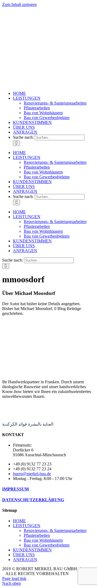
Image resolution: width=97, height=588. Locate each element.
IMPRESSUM (15, 489)
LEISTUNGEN (26, 525)
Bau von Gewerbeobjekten (47, 545)
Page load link (14, 578)
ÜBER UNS (24, 554)
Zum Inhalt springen (19, 4)
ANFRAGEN (25, 559)
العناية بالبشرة (40, 424)
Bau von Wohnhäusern (43, 540)
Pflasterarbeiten (37, 535)
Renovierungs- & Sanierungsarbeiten (55, 530)
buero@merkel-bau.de (32, 473)
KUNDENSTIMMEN (32, 550)
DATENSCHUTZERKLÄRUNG (33, 499)
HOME (19, 521)
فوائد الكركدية (14, 424)
